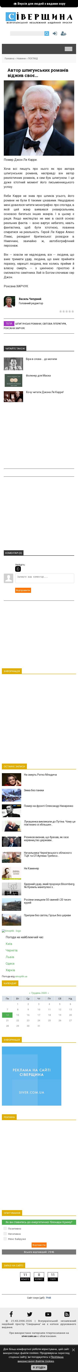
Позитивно (14, 1228)
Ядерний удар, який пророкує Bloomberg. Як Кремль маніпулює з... (49, 886)
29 (17, 1026)
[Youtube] (48, 1315)
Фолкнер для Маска (38, 375)
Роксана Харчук (14, 328)
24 (38, 1020)
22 (17, 1020)
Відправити (23, 590)
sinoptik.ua (21, 976)
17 (38, 1015)
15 (17, 1015)
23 (28, 1020)
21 (7, 1020)
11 (49, 1009)
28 (7, 1026)
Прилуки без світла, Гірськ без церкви (47, 915)
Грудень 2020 (39, 993)
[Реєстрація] (63, 34)
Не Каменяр (31, 868)
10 (38, 1009)
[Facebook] (11, 1315)
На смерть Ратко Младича (40, 774)
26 (59, 1020)
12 (59, 1009)
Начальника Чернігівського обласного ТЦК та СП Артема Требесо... (48, 854)
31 (38, 1026)
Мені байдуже (17, 1239)
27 (70, 1020)
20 (70, 1015)
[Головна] (39, 22)
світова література (54, 323)
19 (59, 1015)
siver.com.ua (29, 1336)
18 (49, 1015)
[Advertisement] (39, 436)
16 (28, 1015)
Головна (9, 58)
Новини (21, 58)
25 (49, 1020)
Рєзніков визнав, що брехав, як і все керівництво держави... (46, 839)
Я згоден (39, 1367)
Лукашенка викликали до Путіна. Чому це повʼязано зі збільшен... (50, 823)
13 (70, 1009)
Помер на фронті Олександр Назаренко (48, 805)
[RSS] (67, 1315)
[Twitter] (30, 1315)
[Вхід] (18, 569)
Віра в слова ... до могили (41, 359)
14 (7, 1015)
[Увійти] (54, 34)
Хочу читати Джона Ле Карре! (45, 392)
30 (28, 1026)
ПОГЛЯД (33, 58)
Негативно (14, 1234)
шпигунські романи (28, 323)
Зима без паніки (34, 790)
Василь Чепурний (30, 298)
